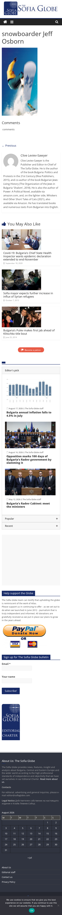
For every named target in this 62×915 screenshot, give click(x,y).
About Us (6, 867)
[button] (31, 370)
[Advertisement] (31, 560)
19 (23, 839)
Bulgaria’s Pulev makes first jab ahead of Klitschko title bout (29, 331)
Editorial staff (8, 872)
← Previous (9, 145)
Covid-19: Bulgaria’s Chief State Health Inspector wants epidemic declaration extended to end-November (27, 256)
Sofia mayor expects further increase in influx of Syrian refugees (28, 294)
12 (23, 833)
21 (39, 839)
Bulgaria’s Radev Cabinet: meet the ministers (28, 505)
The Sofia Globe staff (34, 408)
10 (6, 833)
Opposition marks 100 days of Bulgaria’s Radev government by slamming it (28, 459)
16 (56, 833)
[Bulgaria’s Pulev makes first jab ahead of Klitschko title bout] (21, 308)
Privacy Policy (8, 881)
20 (31, 839)
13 (31, 833)
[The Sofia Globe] (5, 22)
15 (47, 833)
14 (39, 833)
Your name (8, 676)
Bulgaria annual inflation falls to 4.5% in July (28, 414)
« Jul (30, 857)
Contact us (7, 877)
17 (6, 839)
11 (14, 833)
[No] (58, 905)
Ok (31, 910)
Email (6, 664)
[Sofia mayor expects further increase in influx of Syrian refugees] (21, 271)
